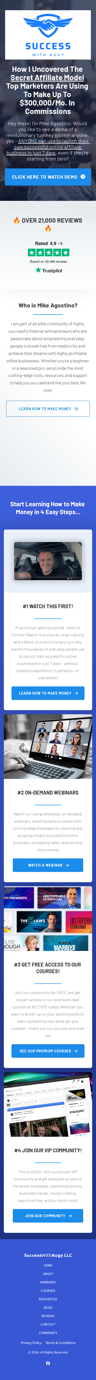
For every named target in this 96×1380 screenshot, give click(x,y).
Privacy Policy (31, 1342)
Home (48, 1265)
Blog (48, 1307)
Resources (48, 1299)
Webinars (48, 1282)
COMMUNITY (48, 1333)
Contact (48, 1324)
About (48, 1274)
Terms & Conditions (61, 1342)
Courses (48, 1291)
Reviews (48, 1316)
